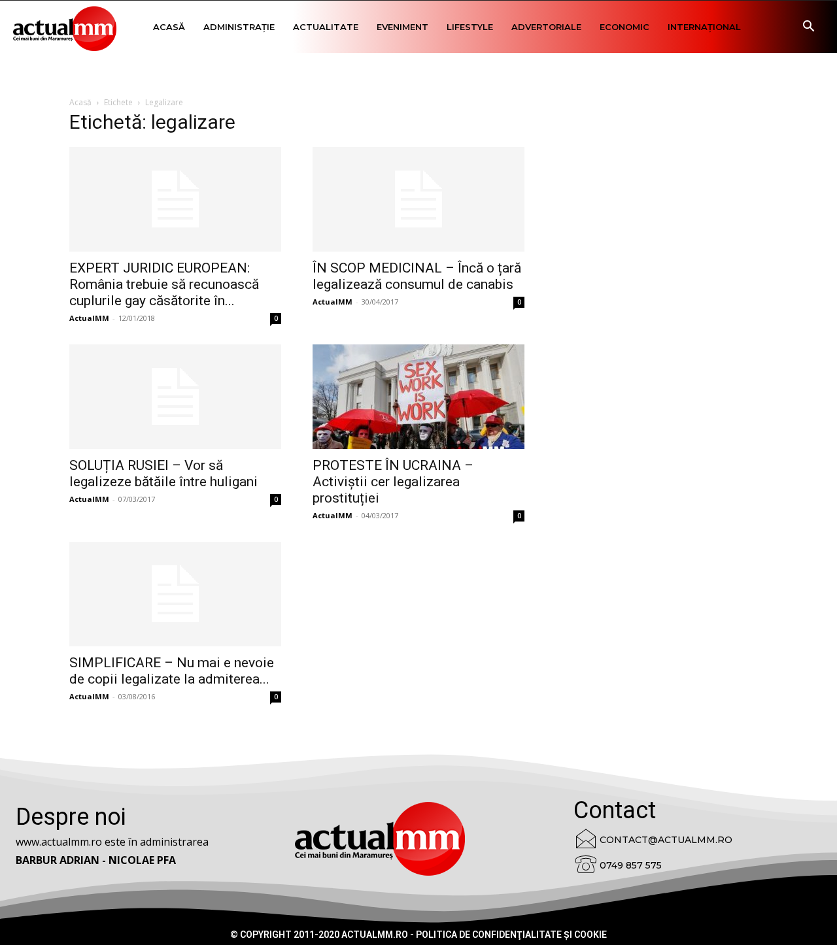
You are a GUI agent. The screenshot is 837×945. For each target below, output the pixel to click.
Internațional (704, 27)
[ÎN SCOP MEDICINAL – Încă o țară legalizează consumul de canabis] (418, 199)
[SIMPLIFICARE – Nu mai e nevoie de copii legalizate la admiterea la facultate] (175, 594)
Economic (624, 27)
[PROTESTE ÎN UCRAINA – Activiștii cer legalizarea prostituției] (418, 396)
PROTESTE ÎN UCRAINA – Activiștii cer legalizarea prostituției (393, 481)
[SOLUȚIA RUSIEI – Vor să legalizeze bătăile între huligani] (175, 396)
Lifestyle (470, 27)
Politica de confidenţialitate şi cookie (511, 934)
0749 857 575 (631, 865)
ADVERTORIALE (546, 27)
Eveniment (402, 27)
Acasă (169, 27)
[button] (808, 28)
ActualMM (89, 318)
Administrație (239, 27)
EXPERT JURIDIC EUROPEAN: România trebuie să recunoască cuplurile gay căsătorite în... (164, 284)
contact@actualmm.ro (666, 840)
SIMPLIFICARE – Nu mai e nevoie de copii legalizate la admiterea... (171, 671)
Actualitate (325, 27)
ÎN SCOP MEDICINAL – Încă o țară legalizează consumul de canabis (417, 276)
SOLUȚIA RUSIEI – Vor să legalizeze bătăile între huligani (163, 473)
